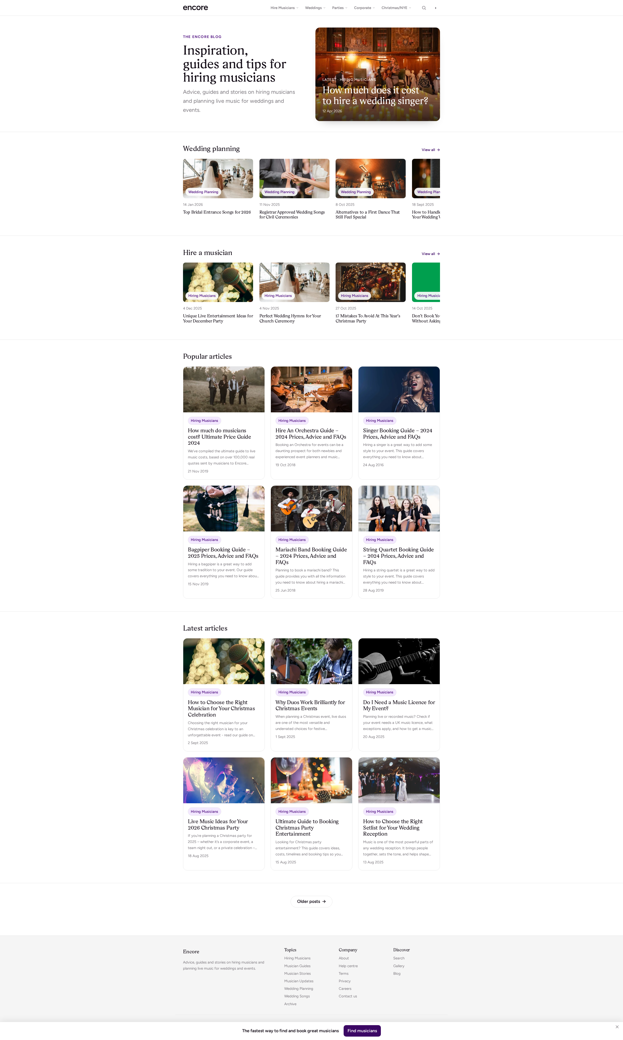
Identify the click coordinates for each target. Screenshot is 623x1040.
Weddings (313, 8)
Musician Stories (297, 973)
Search (398, 958)
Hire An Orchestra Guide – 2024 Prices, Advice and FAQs (310, 433)
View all (431, 150)
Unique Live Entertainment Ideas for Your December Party (218, 318)
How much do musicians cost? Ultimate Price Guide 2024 (219, 436)
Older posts (311, 901)
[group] (311, 191)
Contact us (348, 996)
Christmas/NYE (394, 8)
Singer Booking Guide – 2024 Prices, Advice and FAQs (397, 433)
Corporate (362, 8)
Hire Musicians (283, 8)
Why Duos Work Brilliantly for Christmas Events (310, 705)
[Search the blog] (424, 8)
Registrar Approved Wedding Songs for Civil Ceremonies (292, 214)
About (344, 958)
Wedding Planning (203, 192)
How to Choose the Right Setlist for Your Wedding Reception (393, 827)
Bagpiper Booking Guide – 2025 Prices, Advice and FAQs (223, 552)
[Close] (617, 1026)
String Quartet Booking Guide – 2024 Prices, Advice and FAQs (398, 555)
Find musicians (362, 1030)
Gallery (398, 966)
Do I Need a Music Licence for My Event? (399, 705)
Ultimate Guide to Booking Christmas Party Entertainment (307, 827)
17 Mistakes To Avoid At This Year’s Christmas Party (368, 318)
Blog (397, 973)
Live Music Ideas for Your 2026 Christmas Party (218, 824)
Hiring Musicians (202, 295)
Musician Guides (297, 966)
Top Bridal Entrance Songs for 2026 (217, 212)
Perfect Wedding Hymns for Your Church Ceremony (290, 318)
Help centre (348, 966)
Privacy (345, 981)
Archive (290, 1004)
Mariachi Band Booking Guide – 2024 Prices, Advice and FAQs (311, 555)
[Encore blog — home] (195, 8)
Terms (343, 973)
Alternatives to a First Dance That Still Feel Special (368, 214)
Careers (345, 988)
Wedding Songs (297, 996)
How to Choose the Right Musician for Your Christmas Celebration (221, 708)
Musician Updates (298, 981)
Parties (338, 8)
